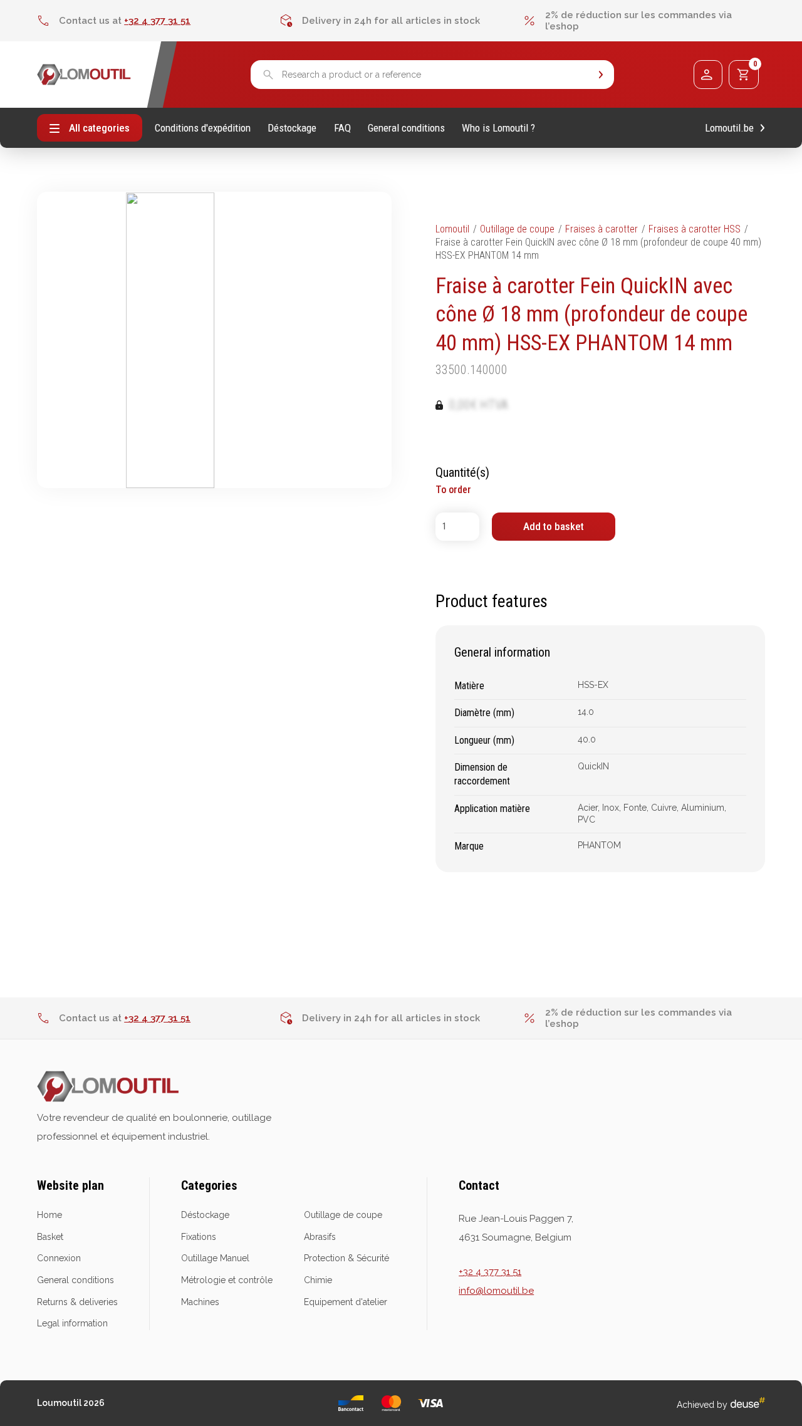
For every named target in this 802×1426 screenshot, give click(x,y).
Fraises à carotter (601, 229)
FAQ (342, 128)
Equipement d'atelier (345, 1302)
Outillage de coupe (517, 229)
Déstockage (292, 128)
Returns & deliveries (77, 1302)
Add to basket (553, 526)
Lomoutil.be (729, 128)
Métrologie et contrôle (227, 1280)
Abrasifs (320, 1237)
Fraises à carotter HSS (694, 229)
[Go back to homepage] (84, 74)
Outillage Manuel (215, 1258)
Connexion (59, 1258)
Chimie (318, 1280)
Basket (50, 1237)
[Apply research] (601, 75)
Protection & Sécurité (346, 1258)
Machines (200, 1302)
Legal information (72, 1323)
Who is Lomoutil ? (498, 128)
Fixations (198, 1237)
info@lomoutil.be (496, 1290)
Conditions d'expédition (203, 128)
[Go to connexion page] (708, 74)
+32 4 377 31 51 (157, 20)
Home (49, 1215)
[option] (158, 20)
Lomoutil (452, 229)
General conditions (406, 128)
